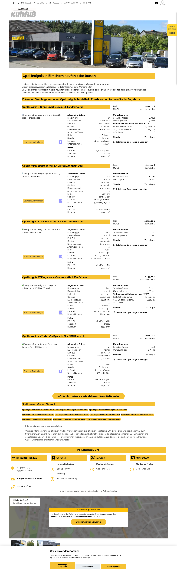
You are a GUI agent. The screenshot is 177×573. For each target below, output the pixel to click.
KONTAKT (87, 3)
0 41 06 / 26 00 (24, 486)
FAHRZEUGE (26, 3)
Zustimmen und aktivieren (88, 522)
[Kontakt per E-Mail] (156, 3)
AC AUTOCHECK (71, 3)
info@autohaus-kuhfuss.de (29, 478)
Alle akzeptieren (113, 566)
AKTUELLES (54, 3)
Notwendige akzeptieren (62, 565)
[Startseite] (163, 3)
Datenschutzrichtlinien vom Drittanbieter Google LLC (71, 516)
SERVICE (40, 3)
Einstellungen (87, 566)
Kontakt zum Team (172, 28)
